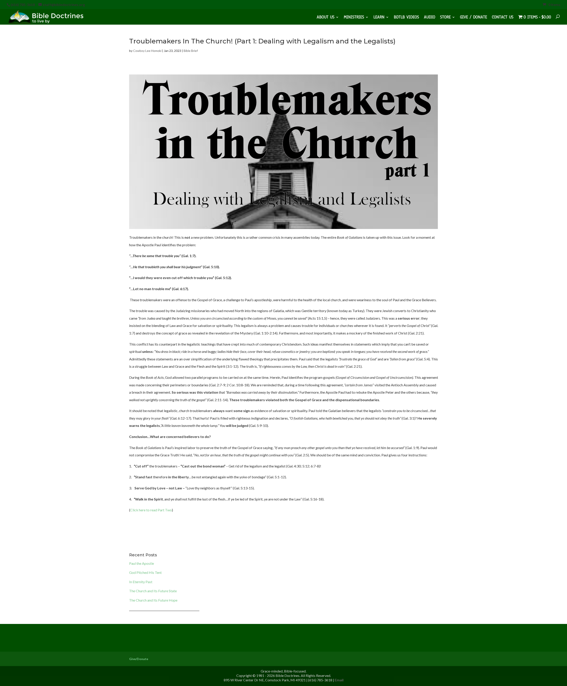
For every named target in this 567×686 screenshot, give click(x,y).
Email (339, 680)
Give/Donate (138, 659)
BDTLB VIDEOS (406, 18)
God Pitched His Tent (145, 572)
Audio (429, 18)
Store (445, 18)
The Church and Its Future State (153, 591)
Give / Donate (473, 18)
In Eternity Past (140, 582)
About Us (325, 18)
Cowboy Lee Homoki (147, 51)
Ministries (354, 18)
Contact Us (502, 18)
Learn (378, 18)
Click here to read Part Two (151, 510)
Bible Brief (191, 51)
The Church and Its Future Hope (153, 600)
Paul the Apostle (141, 563)
